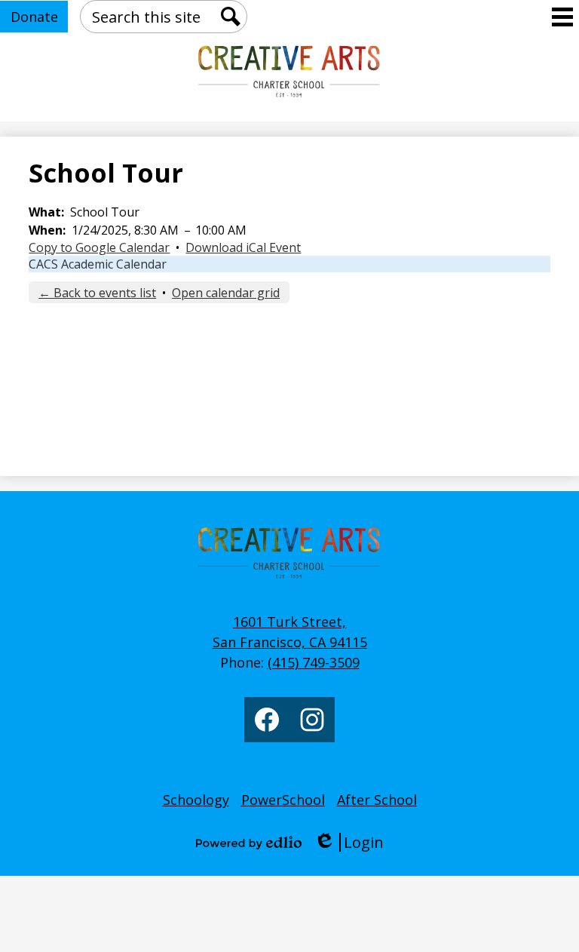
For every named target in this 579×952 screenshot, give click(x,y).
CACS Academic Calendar (98, 264)
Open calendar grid (226, 292)
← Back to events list (97, 292)
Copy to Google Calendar (99, 247)
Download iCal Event (243, 247)
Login (349, 842)
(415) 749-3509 (314, 662)
